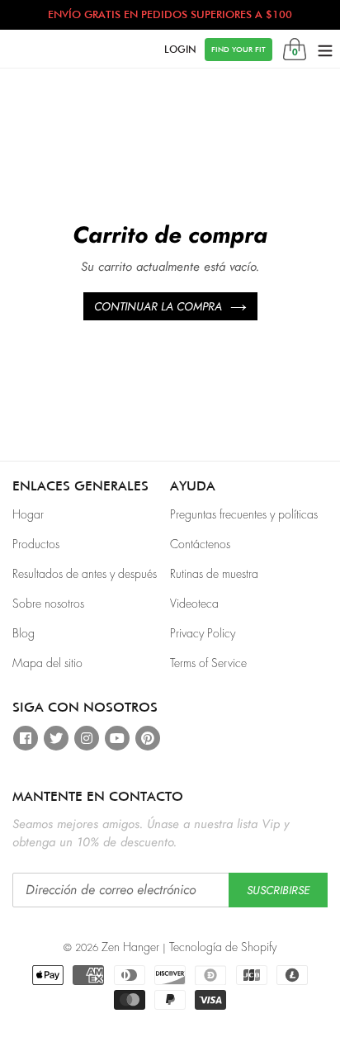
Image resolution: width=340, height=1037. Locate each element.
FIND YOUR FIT (238, 49)
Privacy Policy (202, 633)
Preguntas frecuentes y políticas (244, 514)
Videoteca (194, 603)
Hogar (28, 514)
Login (180, 48)
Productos (35, 544)
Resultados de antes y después (84, 574)
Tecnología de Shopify (222, 947)
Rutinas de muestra (214, 574)
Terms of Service (208, 663)
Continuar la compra (158, 306)
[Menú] (325, 49)
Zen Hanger (130, 947)
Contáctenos (200, 544)
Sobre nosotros (48, 603)
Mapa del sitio (47, 663)
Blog (23, 633)
